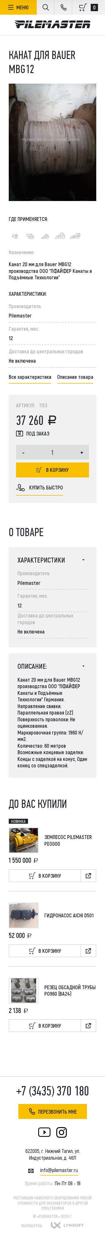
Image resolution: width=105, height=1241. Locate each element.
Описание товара (75, 377)
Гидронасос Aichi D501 (69, 915)
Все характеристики (30, 377)
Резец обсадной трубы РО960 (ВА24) (70, 990)
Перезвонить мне (57, 1111)
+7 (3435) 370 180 (52, 1091)
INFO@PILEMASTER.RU (59, 1170)
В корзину (57, 470)
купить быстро (46, 487)
